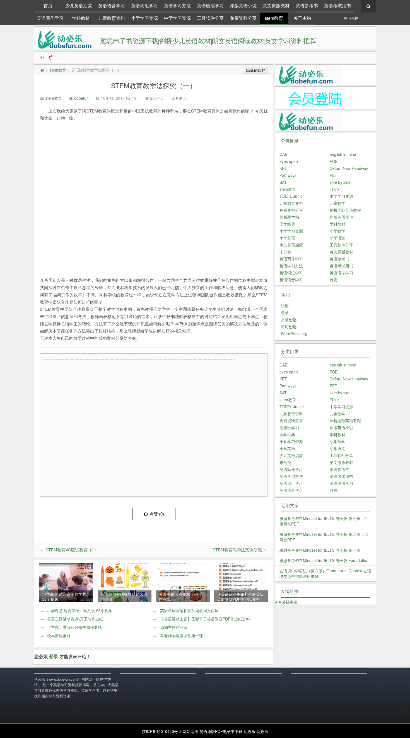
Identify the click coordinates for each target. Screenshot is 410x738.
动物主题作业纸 (173, 627)
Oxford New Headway (349, 168)
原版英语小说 (243, 5)
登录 (53, 656)
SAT (283, 182)
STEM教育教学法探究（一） (153, 85)
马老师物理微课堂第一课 (181, 635)
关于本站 (302, 18)
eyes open (288, 161)
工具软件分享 (210, 18)
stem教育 (274, 18)
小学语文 (337, 238)
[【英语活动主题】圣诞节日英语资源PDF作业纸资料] (241, 582)
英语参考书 (307, 5)
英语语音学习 (111, 5)
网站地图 (190, 731)
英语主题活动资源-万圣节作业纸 (75, 619)
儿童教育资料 (111, 18)
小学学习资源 (144, 18)
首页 (48, 5)
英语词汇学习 (144, 5)
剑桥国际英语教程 (345, 210)
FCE (333, 161)
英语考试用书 (337, 5)
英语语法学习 (210, 5)
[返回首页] (42, 70)
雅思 (333, 279)
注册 (285, 305)
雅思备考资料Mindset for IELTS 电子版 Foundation (323, 560)
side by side (340, 182)
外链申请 (290, 602)
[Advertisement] (155, 428)
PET (333, 175)
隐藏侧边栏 (256, 70)
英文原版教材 (276, 5)
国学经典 (287, 224)
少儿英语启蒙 (78, 5)
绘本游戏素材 (59, 635)
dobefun (81, 98)
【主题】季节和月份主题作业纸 (74, 627)
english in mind (343, 154)
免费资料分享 (243, 18)
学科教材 (81, 18)
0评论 (181, 98)
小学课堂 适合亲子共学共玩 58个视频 (79, 610)
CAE (283, 154)
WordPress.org (294, 333)
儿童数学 (337, 203)
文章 (288, 319)
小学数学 (337, 231)
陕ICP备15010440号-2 (162, 731)
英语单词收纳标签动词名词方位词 (189, 610)
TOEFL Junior (291, 196)
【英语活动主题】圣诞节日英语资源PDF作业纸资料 (205, 619)
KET (283, 168)
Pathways (287, 175)
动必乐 (249, 731)
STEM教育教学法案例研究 (237, 550)
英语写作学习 (50, 18)
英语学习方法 (177, 5)
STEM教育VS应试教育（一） (72, 550)
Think (334, 189)
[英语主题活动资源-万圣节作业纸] (182, 582)
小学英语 (287, 238)
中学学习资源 (177, 18)
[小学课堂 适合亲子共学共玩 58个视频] (66, 582)
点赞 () (156, 514)
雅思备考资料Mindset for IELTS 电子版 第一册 (319, 550)
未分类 (285, 252)
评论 (288, 326)
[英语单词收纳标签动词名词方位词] (124, 582)
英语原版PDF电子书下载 (220, 731)
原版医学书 (289, 217)
